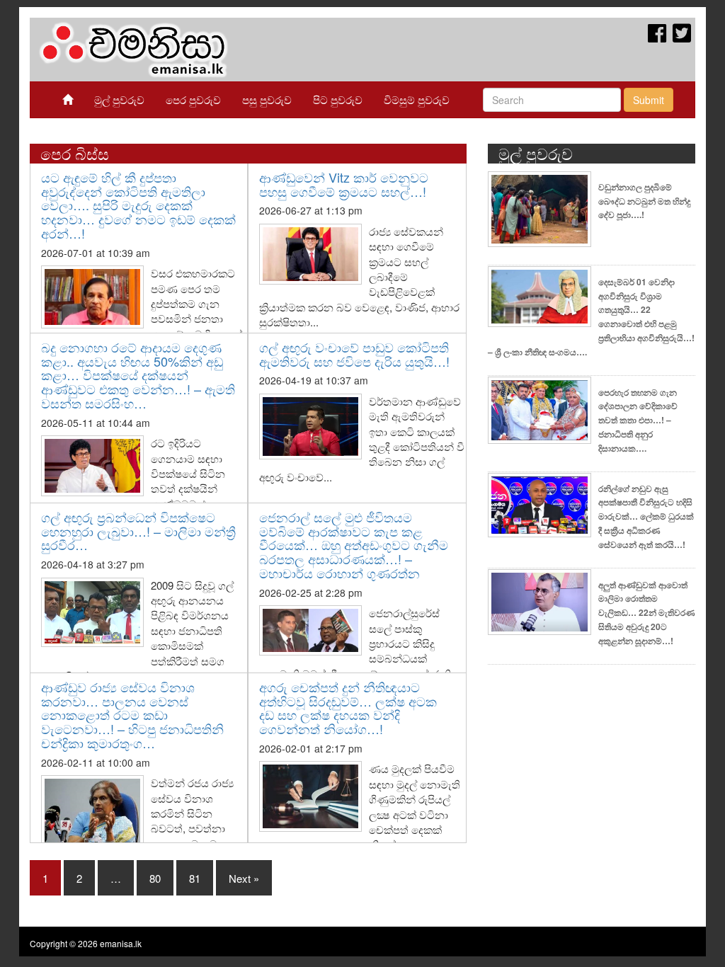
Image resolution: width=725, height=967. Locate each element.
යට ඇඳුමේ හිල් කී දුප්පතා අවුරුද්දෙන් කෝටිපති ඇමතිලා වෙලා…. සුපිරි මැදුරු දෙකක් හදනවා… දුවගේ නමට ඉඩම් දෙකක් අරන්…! (138, 205)
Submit (648, 100)
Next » (244, 878)
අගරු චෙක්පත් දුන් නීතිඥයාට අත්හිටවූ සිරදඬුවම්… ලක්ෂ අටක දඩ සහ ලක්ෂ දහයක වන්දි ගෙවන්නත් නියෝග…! (348, 707)
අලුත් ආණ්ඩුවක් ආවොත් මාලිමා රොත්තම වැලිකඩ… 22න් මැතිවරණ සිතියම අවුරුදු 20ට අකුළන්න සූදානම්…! (646, 612)
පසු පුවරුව (267, 99)
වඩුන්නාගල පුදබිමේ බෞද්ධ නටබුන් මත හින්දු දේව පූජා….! (644, 201)
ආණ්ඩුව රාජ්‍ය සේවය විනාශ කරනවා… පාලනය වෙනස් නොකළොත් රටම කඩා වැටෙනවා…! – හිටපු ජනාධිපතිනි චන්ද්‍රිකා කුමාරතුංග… (132, 714)
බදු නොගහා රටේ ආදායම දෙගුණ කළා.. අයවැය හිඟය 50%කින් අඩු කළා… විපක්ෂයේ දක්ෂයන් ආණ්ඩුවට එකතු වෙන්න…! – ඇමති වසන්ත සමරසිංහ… (138, 375)
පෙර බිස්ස (74, 153)
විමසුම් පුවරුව (417, 99)
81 (194, 878)
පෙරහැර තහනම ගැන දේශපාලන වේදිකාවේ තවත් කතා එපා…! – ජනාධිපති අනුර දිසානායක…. (638, 420)
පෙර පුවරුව (193, 99)
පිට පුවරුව (337, 99)
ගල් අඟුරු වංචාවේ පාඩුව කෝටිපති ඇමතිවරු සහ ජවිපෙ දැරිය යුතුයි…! (354, 354)
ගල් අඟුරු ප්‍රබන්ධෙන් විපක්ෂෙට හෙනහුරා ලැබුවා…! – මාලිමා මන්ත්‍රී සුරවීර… (138, 531)
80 (155, 878)
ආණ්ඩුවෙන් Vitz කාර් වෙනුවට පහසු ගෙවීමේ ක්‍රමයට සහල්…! (343, 184)
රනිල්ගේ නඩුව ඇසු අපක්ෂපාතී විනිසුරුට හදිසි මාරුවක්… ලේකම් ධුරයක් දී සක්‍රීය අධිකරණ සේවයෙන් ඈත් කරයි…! (646, 516)
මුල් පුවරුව (119, 99)
